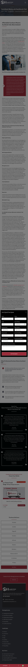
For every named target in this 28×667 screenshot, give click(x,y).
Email (3, 321)
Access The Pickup (18, 332)
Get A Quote (5, 665)
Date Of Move (17, 321)
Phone (16, 316)
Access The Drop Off (18, 338)
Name (3, 316)
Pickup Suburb (4, 332)
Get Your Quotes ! (14, 353)
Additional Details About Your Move (8, 344)
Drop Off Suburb (5, 338)
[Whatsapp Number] (23, 665)
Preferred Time (4, 327)
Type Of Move (17, 327)
